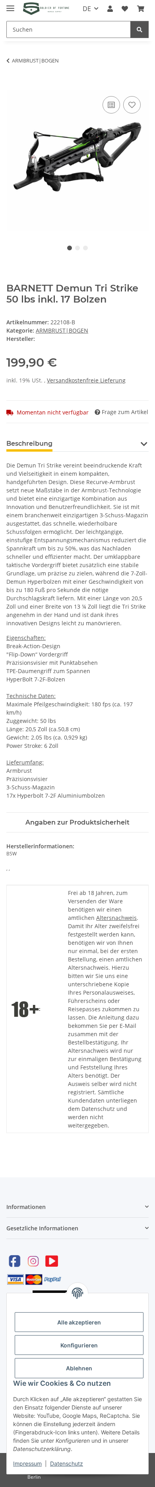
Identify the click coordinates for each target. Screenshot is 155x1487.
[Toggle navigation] (10, 5)
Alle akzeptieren (79, 1322)
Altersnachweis (116, 917)
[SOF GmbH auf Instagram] (33, 1261)
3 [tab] (85, 248)
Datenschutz (66, 1463)
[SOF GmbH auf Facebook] (15, 1261)
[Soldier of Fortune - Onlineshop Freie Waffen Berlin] (46, 9)
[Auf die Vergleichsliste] (111, 105)
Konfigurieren (79, 1345)
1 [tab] (69, 248)
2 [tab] (77, 248)
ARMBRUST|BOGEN (62, 330)
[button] (110, 9)
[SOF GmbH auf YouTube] (52, 1261)
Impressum (27, 1463)
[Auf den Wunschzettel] (132, 105)
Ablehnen (79, 1368)
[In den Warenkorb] (12, 85)
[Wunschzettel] (124, 9)
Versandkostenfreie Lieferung (86, 380)
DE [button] (87, 8)
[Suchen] (139, 29)
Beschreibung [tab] (29, 443)
